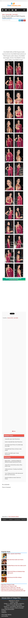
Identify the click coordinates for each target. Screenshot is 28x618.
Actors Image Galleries (6, 614)
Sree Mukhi (15, 317)
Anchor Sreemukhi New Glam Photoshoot (13, 441)
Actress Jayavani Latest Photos (14, 553)
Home (14, 431)
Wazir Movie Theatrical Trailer (7, 584)
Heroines (24, 519)
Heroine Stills (10, 317)
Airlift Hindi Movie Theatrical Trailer (9, 586)
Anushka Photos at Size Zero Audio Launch (16, 565)
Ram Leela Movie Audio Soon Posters (15, 559)
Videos (10, 519)
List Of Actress (4, 616)
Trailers (4, 519)
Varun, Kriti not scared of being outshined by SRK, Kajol (13, 590)
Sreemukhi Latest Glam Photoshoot (12, 439)
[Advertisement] (14, 37)
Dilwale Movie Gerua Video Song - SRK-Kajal (10, 587)
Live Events (17, 519)
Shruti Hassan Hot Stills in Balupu (14, 577)
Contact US (3, 612)
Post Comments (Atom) (13, 516)
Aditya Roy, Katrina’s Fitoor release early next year (12, 589)
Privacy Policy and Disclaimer (7, 609)
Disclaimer (3, 610)
